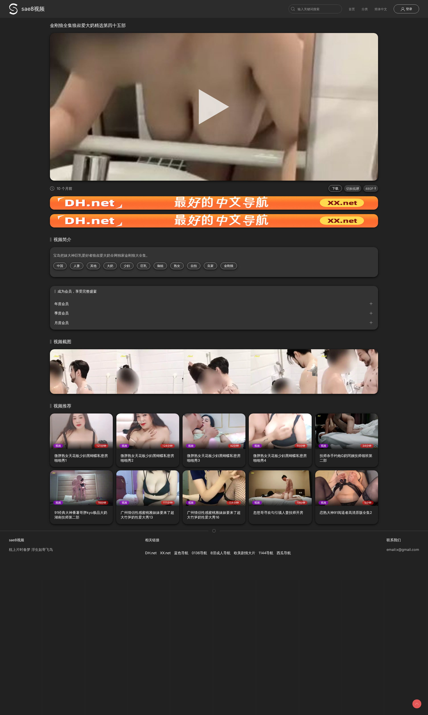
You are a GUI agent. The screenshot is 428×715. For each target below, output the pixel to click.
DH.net (151, 553)
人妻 (77, 266)
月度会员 (61, 322)
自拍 (194, 266)
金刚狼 (228, 266)
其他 (93, 266)
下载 (335, 188)
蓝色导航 (181, 553)
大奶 (110, 266)
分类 (365, 9)
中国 (60, 266)
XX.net (165, 553)
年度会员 (61, 304)
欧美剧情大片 (244, 553)
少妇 (127, 266)
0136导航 (199, 553)
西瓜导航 (284, 553)
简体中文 (380, 9)
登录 (408, 9)
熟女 (177, 266)
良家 (210, 266)
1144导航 (266, 553)
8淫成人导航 (220, 553)
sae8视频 (33, 9)
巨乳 (143, 266)
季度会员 (61, 313)
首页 (352, 9)
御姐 (160, 266)
